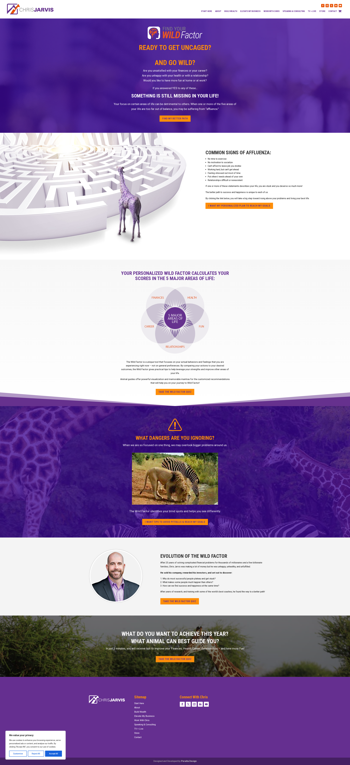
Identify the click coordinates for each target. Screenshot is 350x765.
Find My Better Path (175, 118)
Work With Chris (272, 11)
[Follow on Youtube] (340, 5)
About (218, 11)
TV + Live (312, 11)
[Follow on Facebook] (322, 5)
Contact (332, 11)
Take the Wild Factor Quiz (175, 391)
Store (322, 11)
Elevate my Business (250, 11)
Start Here (206, 11)
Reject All (36, 754)
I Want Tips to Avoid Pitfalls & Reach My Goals (175, 521)
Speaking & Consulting (294, 11)
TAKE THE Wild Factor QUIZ (179, 601)
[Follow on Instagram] (327, 5)
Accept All (53, 754)
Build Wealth (230, 11)
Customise (18, 754)
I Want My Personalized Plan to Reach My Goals (239, 205)
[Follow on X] (331, 5)
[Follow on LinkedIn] (336, 5)
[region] (35, 745)
